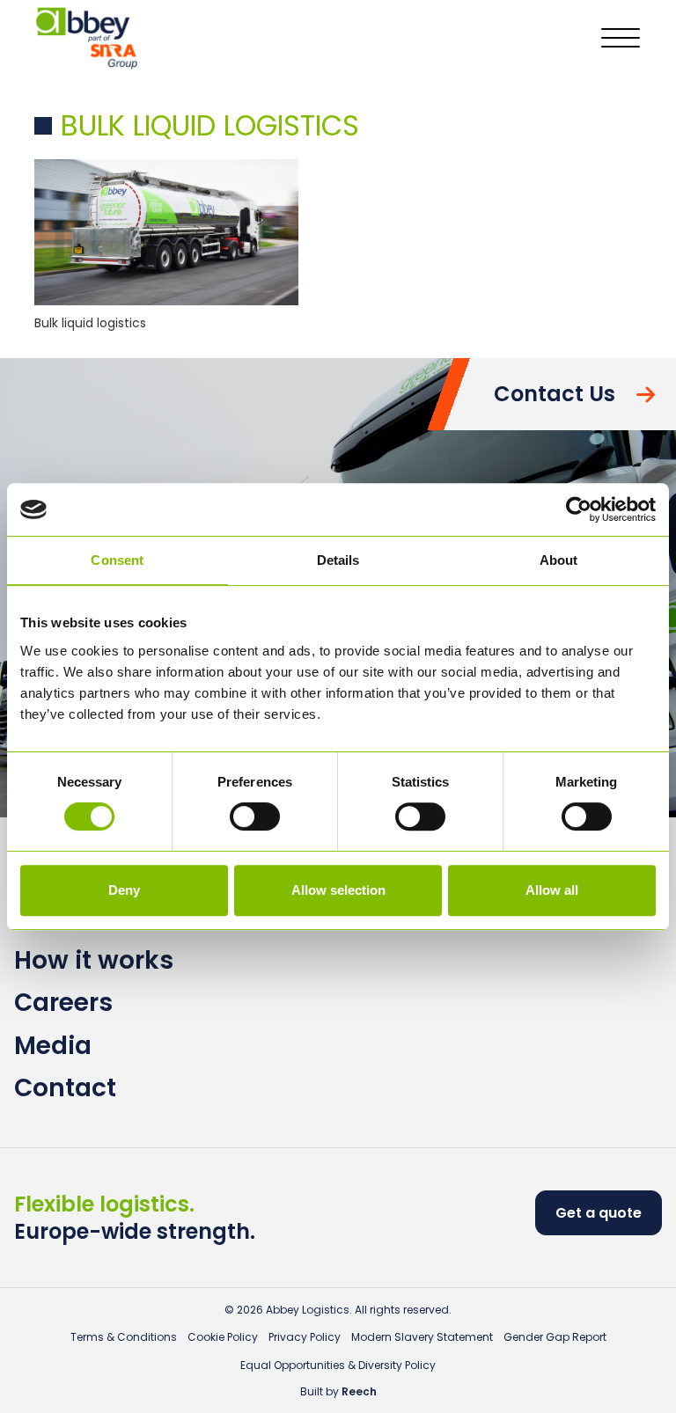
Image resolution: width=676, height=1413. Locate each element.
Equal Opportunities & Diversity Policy (338, 1365)
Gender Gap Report (554, 1336)
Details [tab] (338, 560)
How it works (93, 960)
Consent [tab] (117, 560)
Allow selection (338, 889)
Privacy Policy (304, 1336)
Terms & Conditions (123, 1336)
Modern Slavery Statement (422, 1336)
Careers (63, 1002)
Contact (65, 1088)
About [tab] (559, 560)
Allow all (551, 889)
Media (53, 1046)
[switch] (255, 816)
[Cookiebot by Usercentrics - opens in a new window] (579, 509)
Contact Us (554, 393)
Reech (359, 1391)
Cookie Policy (222, 1336)
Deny (124, 889)
